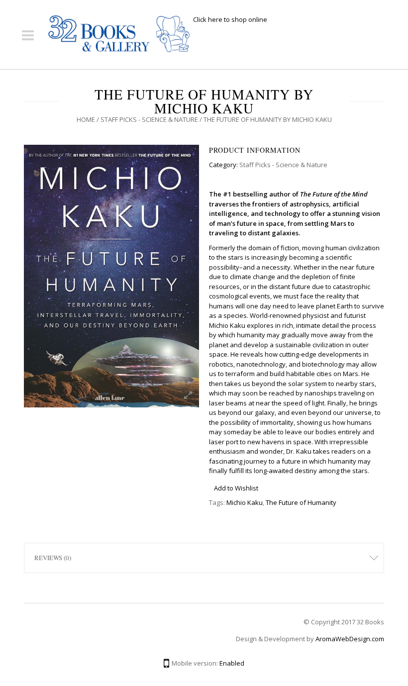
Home (86, 119)
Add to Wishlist (236, 488)
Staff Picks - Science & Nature (149, 119)
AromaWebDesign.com (349, 638)
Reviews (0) (52, 557)
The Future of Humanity (301, 502)
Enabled (231, 663)
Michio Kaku (244, 502)
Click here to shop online (230, 19)
